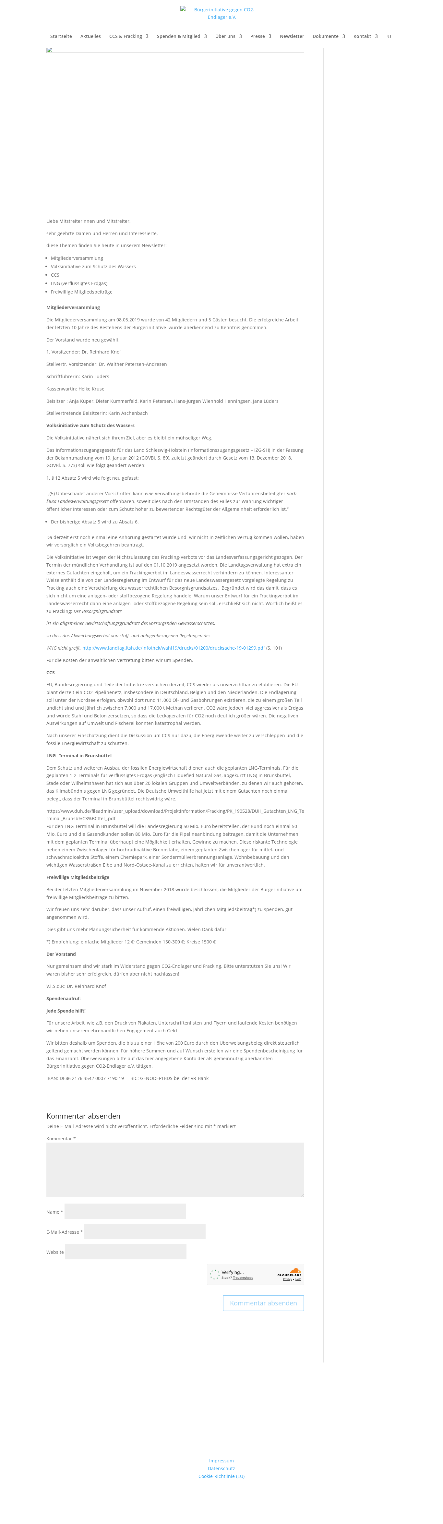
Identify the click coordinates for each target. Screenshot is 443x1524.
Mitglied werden (222, 1430)
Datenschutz (221, 1468)
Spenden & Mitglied (178, 36)
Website (55, 1252)
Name (54, 1212)
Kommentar (61, 1138)
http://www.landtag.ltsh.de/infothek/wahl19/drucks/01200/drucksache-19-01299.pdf (173, 648)
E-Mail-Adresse (64, 1232)
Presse (257, 36)
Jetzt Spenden (221, 1397)
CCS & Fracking (125, 36)
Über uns (225, 36)
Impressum (221, 1461)
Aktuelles (90, 36)
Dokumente (326, 36)
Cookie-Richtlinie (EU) (221, 1476)
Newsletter (292, 36)
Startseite (61, 36)
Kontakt (362, 36)
